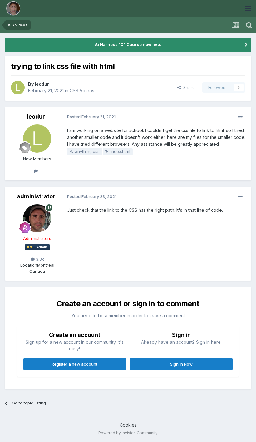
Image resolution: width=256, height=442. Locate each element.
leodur (42, 84)
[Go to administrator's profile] (37, 218)
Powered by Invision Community (128, 432)
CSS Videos (82, 90)
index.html (120, 151)
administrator (36, 196)
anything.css (87, 151)
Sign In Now (181, 364)
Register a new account (74, 364)
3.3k (39, 259)
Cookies (128, 425)
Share (188, 87)
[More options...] (240, 117)
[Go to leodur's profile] (18, 87)
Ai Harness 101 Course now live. (128, 44)
